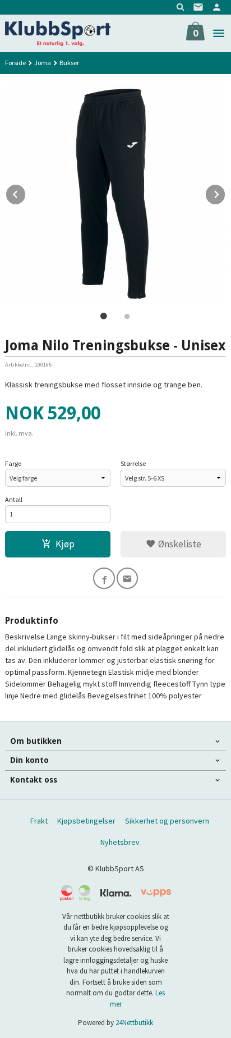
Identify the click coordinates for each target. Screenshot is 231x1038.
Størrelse (133, 463)
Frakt (39, 821)
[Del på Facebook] (104, 578)
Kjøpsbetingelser (86, 821)
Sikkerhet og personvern (167, 821)
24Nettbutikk (134, 1022)
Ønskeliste (178, 544)
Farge (13, 463)
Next (225, 192)
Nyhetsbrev (120, 842)
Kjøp (65, 544)
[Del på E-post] (127, 578)
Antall (13, 499)
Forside (15, 62)
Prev (25, 192)
